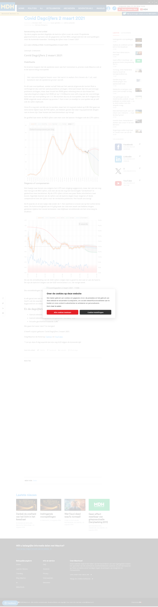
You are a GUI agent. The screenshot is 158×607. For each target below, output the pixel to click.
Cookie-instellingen (96, 312)
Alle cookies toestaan (62, 312)
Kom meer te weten (54, 306)
